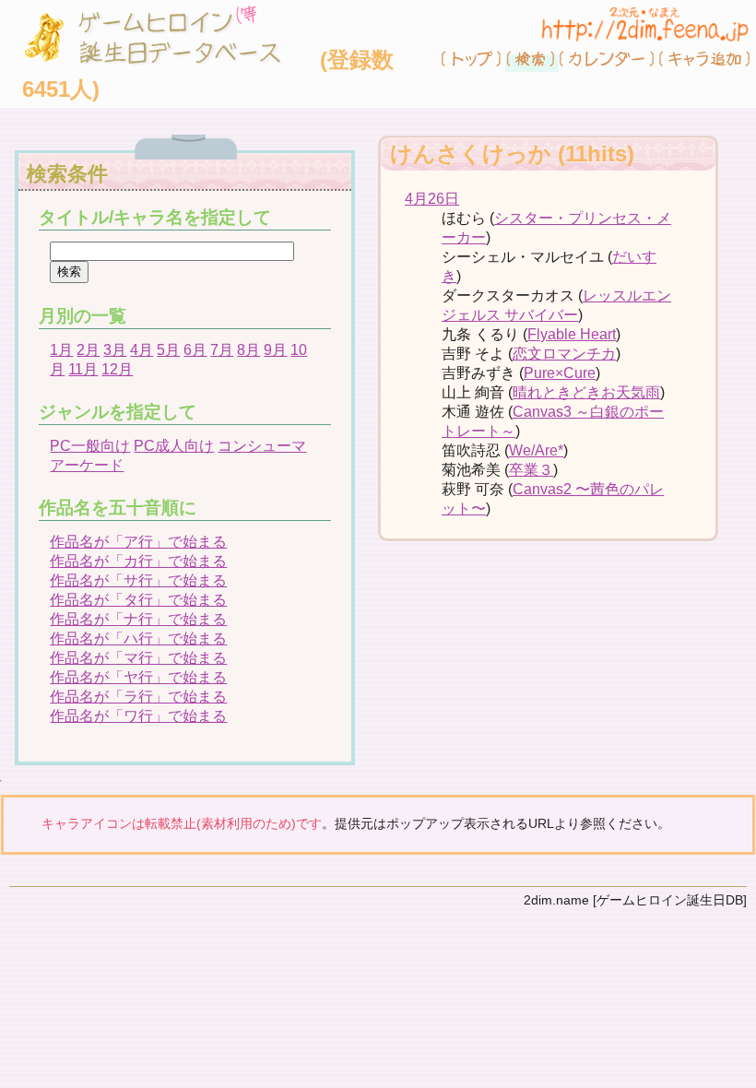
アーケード (87, 465)
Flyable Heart (571, 334)
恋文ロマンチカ (564, 353)
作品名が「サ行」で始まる (138, 580)
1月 (61, 350)
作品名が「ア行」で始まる (138, 542)
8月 (248, 350)
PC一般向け (90, 446)
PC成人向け (174, 446)
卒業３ (531, 470)
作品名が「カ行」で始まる (138, 561)
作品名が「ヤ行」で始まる (138, 677)
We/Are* (536, 450)
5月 (168, 350)
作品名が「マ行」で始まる (138, 658)
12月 (117, 369)
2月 (88, 350)
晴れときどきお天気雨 (586, 392)
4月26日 (432, 199)
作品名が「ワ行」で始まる (138, 716)
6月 (195, 350)
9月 (275, 350)
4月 (141, 350)
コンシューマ (262, 446)
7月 (221, 350)
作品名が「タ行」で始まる (138, 600)
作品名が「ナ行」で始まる (138, 619)
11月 (83, 369)
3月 (114, 350)
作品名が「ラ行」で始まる (138, 696)
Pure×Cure (560, 373)
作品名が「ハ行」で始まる (138, 638)
